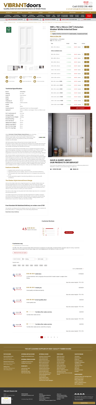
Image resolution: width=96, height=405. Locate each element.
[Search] (90, 12)
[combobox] (30, 259)
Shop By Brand (79, 354)
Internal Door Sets (25, 368)
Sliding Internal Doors (44, 379)
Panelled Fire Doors (61, 367)
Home (5, 22)
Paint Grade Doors (61, 365)
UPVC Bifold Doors (8, 358)
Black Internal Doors (44, 362)
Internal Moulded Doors (44, 374)
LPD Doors (77, 368)
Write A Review (69, 232)
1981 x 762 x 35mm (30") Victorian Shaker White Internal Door (56, 22)
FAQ (62, 12)
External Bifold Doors (7, 16)
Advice (87, 19)
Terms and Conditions (44, 398)
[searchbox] (17, 259)
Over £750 (15, 19)
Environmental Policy (62, 395)
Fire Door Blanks (60, 362)
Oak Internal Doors (43, 358)
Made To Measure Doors (80, 382)
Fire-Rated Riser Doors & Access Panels (64, 373)
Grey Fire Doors (60, 359)
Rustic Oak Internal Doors (45, 373)
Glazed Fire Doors (61, 361)
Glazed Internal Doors (44, 368)
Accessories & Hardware (64, 16)
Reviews (41, 12)
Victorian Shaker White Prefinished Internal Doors (29, 22)
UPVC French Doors (8, 364)
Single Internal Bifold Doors (27, 356)
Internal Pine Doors (43, 359)
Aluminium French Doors (9, 363)
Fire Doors (53, 16)
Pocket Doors (77, 16)
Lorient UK (77, 367)
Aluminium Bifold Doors (9, 359)
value (31, 265)
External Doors (24, 16)
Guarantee (33, 19)
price (46, 265)
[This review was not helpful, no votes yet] (82, 282)
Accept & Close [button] (84, 402)
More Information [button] (79, 399)
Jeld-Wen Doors (78, 365)
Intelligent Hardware (79, 362)
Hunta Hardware (78, 361)
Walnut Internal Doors (44, 361)
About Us (19, 12)
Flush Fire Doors (60, 364)
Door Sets (58, 16)
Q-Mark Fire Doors (79, 381)
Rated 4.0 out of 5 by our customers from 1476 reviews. (6, 401)
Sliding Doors (71, 16)
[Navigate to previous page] (38, 337)
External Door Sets (25, 371)
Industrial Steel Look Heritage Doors (83, 376)
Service (30, 12)
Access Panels (42, 376)
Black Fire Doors (60, 358)
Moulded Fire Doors (61, 371)
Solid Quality (73, 34)
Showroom (9, 12)
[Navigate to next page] (57, 337)
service (36, 265)
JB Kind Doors (78, 364)
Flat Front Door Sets (26, 372)
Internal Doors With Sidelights (46, 380)
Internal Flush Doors (44, 367)
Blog (83, 12)
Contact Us (51, 12)
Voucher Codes (60, 398)
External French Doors (16, 16)
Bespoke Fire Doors (79, 378)
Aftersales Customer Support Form (47, 400)
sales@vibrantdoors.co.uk (82, 9)
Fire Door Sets (24, 369)
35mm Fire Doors (61, 368)
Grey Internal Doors (43, 364)
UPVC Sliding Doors (8, 369)
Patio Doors (82, 16)
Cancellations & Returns (45, 395)
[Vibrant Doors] (26, 5)
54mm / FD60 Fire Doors (62, 370)
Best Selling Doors (79, 384)
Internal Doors (48, 16)
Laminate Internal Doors (44, 356)
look (23, 265)
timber (41, 265)
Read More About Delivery (12, 212)
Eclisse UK (77, 359)
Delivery (41, 394)
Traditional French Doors (27, 361)
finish (19, 265)
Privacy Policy (42, 399)
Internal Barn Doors (43, 377)
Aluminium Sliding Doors (9, 368)
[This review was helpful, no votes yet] (79, 282)
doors (27, 265)
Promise (50, 19)
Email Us (75, 169)
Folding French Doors (26, 363)
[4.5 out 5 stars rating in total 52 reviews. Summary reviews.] (53, 31)
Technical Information (62, 396)
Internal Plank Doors (44, 371)
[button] (44, 28)
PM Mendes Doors (79, 370)
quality (14, 265)
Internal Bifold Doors (31, 16)
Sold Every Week (69, 19)
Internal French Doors (40, 16)
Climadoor (22, 91)
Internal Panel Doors (44, 370)
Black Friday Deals (79, 379)
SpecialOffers (89, 16)
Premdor (77, 371)
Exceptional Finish (82, 34)
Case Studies (72, 12)
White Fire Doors (60, 356)
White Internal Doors (44, 365)
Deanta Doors (78, 358)
